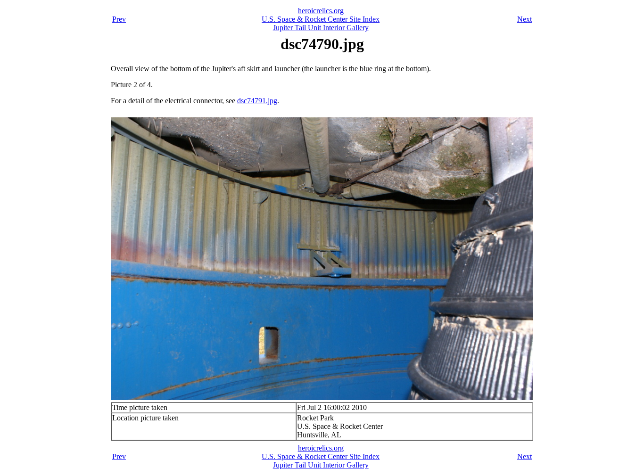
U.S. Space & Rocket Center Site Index (321, 19)
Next (524, 19)
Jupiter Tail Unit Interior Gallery (321, 28)
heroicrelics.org (321, 11)
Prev (119, 19)
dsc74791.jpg (257, 101)
